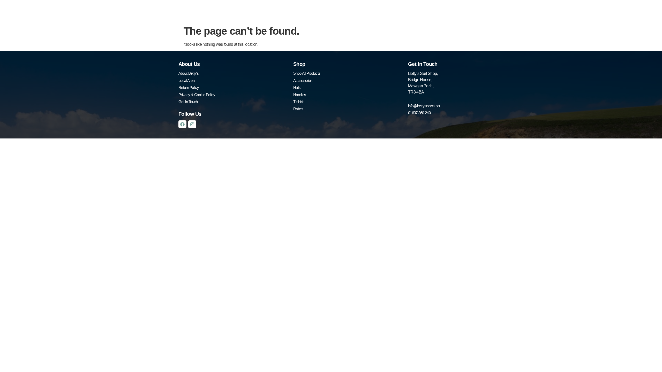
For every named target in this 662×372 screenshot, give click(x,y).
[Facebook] (182, 124)
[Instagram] (192, 124)
